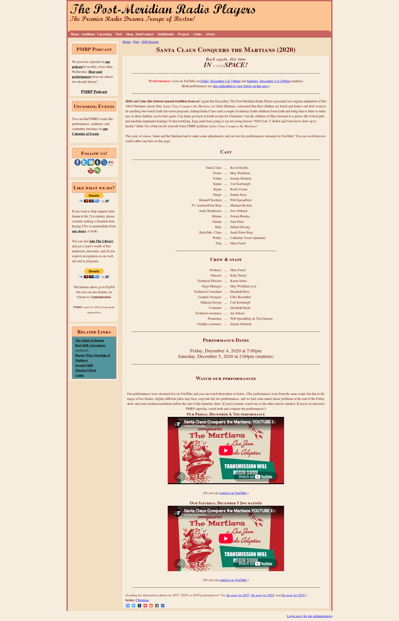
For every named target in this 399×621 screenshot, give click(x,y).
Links (197, 34)
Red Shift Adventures (90, 345)
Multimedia (166, 34)
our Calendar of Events (90, 131)
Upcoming (104, 34)
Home (75, 34)
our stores (79, 231)
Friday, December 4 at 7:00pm (220, 81)
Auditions (88, 34)
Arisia (79, 375)
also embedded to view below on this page (240, 86)
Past (119, 34)
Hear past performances (87, 74)
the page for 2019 (293, 595)
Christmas (142, 600)
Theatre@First (85, 370)
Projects (183, 34)
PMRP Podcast (94, 91)
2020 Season (150, 41)
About (210, 34)
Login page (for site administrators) (309, 616)
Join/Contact (144, 34)
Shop (129, 34)
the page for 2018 (262, 595)
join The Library (101, 241)
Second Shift (84, 365)
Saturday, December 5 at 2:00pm (268, 81)
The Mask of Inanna (89, 340)
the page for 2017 (237, 595)
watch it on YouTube (233, 493)
